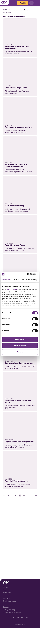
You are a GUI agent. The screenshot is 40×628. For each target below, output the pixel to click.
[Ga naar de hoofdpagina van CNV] (4, 2)
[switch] (35, 318)
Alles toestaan (20, 339)
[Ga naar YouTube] (22, 617)
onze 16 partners (13, 289)
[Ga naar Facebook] (13, 617)
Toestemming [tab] (6, 280)
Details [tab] (16, 280)
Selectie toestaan (20, 345)
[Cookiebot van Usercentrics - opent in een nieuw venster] (29, 274)
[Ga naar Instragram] (18, 617)
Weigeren (20, 352)
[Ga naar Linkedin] (26, 617)
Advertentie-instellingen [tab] (30, 280)
